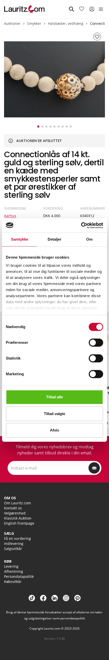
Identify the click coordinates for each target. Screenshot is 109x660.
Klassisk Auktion (17, 518)
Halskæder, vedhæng (65, 23)
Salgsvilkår (13, 548)
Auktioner (12, 23)
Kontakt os (13, 508)
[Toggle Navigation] (101, 9)
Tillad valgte (54, 414)
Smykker (34, 23)
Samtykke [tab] (19, 239)
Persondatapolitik (19, 576)
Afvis (54, 430)
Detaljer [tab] (55, 239)
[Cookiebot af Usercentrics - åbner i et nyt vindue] (81, 225)
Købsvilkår (13, 581)
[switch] (96, 342)
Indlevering (13, 543)
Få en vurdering (17, 538)
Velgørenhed (15, 513)
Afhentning (13, 571)
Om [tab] (89, 239)
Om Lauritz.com (17, 503)
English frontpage (19, 523)
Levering (11, 566)
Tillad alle (54, 397)
